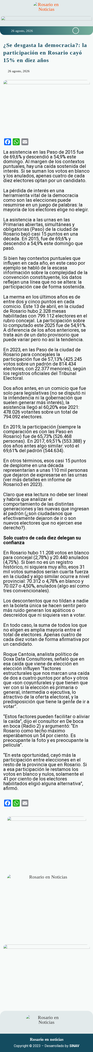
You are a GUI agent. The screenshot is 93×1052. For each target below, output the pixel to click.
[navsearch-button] (75, 30)
